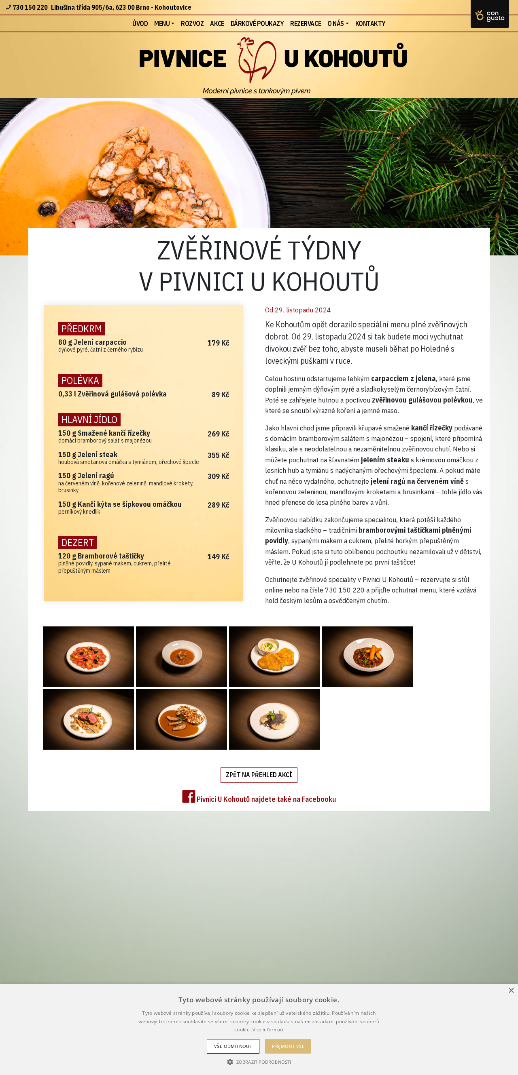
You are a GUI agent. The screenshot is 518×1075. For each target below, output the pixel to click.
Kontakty (370, 23)
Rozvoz (192, 23)
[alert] (259, 1029)
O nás (335, 23)
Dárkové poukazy (257, 23)
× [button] (511, 991)
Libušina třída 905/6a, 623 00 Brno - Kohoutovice (121, 7)
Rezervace (305, 23)
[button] (259, 1062)
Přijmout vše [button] (288, 1046)
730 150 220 (30, 7)
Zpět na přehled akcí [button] (259, 775)
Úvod (141, 23)
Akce (217, 23)
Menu (162, 23)
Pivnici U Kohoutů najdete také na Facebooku (265, 799)
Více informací (268, 1030)
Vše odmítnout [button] (233, 1046)
